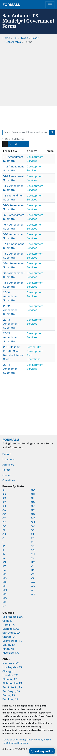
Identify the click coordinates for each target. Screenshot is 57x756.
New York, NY (10, 663)
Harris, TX (8, 624)
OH (33, 522)
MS (4, 594)
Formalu (12, 5)
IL (3, 550)
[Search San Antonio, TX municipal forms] (52, 132)
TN (33, 554)
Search (6, 454)
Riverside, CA (10, 652)
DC (4, 526)
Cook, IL (7, 620)
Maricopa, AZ (10, 628)
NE (4, 606)
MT (4, 602)
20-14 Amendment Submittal (11, 368)
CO (4, 514)
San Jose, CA (10, 699)
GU (4, 538)
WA (33, 582)
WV (33, 586)
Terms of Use (9, 739)
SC (32, 546)
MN (4, 590)
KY (4, 566)
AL (4, 490)
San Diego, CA (11, 632)
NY (33, 506)
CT (4, 518)
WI (32, 590)
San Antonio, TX (12, 687)
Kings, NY (8, 648)
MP (33, 518)
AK (4, 494)
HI (3, 542)
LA (4, 570)
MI (4, 586)
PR (33, 538)
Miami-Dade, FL (12, 640)
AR (4, 506)
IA (3, 558)
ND (33, 514)
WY (33, 594)
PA (32, 534)
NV (33, 490)
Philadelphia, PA (12, 683)
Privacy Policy (26, 739)
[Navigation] (49, 4)
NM (33, 502)
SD (33, 550)
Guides (6, 475)
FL (4, 530)
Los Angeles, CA (12, 616)
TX (33, 558)
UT (33, 570)
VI (32, 566)
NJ (32, 498)
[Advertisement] (28, 76)
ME (4, 574)
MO (4, 598)
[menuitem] (10, 144)
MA (4, 582)
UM (33, 562)
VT (33, 574)
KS (4, 562)
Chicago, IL (9, 671)
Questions (8, 480)
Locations (8, 459)
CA (4, 510)
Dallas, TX (8, 644)
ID (3, 546)
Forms (6, 469)
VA (32, 578)
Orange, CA (9, 636)
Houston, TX (10, 675)
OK (33, 526)
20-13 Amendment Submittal (11, 323)
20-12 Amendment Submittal (11, 310)
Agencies (8, 464)
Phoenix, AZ (9, 679)
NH (33, 494)
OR (33, 530)
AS (4, 498)
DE (4, 522)
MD (4, 578)
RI (32, 542)
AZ (4, 502)
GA (4, 534)
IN (3, 554)
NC (33, 510)
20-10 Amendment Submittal (11, 296)
